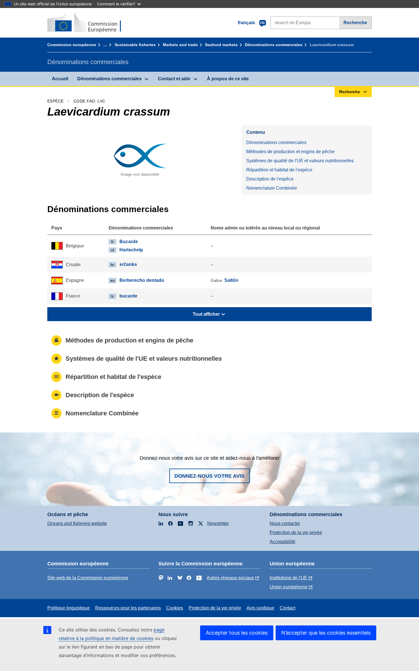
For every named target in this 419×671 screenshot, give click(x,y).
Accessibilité (282, 541)
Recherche (355, 22)
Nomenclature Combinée (271, 188)
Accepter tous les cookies (237, 633)
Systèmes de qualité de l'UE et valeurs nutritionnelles (300, 160)
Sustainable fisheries (135, 44)
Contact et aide (174, 78)
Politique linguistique (68, 608)
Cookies (174, 608)
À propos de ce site (228, 78)
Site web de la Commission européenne (87, 577)
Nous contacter (285, 523)
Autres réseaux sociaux (230, 577)
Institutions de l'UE (288, 577)
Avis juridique (260, 608)
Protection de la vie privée (296, 532)
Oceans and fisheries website (77, 523)
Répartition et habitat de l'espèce (279, 169)
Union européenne (289, 586)
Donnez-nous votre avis (209, 476)
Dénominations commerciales (273, 44)
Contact (287, 608)
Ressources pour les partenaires (128, 608)
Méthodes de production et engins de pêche (290, 151)
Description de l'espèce (270, 179)
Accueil (60, 78)
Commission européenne (71, 44)
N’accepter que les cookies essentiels (326, 633)
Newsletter (218, 523)
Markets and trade (180, 44)
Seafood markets (221, 44)
